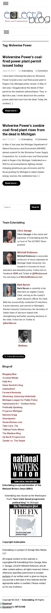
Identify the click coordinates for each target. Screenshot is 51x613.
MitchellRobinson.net (31, 277)
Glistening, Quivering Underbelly (18, 396)
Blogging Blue (9, 374)
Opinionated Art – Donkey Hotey (18, 403)
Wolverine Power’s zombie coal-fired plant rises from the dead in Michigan (23, 130)
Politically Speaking (12, 407)
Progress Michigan (12, 411)
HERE (15, 273)
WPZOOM (20, 607)
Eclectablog (27, 71)
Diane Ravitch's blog (12, 385)
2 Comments (42, 71)
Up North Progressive (13, 437)
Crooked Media (10, 378)
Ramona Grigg (9, 415)
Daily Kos (7, 381)
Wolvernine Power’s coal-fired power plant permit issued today (22, 61)
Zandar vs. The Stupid (13, 440)
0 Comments (41, 139)
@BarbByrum (9, 323)
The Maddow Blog (11, 433)
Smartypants (9, 418)
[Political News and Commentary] (27, 17)
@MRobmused (39, 273)
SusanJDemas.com (12, 422)
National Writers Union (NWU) (17, 488)
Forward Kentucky (11, 392)
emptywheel (8, 389)
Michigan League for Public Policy (19, 400)
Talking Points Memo (13, 429)
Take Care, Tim (10, 426)
